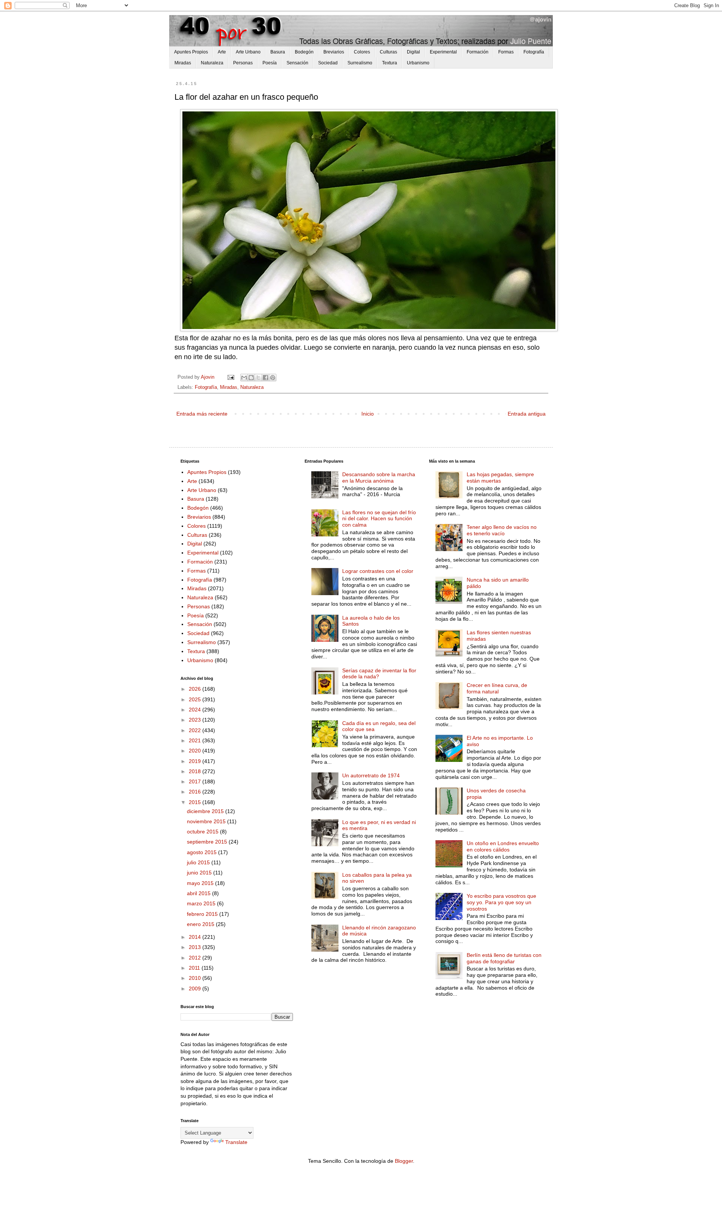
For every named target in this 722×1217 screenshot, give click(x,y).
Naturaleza (212, 62)
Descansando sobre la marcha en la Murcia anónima (378, 477)
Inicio (367, 414)
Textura (389, 62)
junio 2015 (200, 873)
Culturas (388, 52)
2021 (195, 740)
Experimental (443, 52)
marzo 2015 (202, 903)
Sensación (297, 62)
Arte (222, 52)
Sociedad (328, 62)
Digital (413, 52)
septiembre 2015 (208, 842)
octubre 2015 (203, 832)
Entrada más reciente (202, 414)
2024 (195, 710)
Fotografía (533, 52)
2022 (195, 730)
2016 (195, 792)
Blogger (404, 1161)
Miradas (182, 62)
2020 (195, 751)
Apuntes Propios (191, 52)
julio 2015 (199, 862)
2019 (195, 761)
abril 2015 (199, 893)
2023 (195, 720)
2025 (195, 699)
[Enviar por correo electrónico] (244, 377)
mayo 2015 (201, 883)
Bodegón (304, 52)
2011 (195, 968)
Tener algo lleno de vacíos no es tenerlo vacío (502, 530)
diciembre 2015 (206, 811)
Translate (236, 1142)
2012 (195, 958)
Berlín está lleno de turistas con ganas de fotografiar (504, 958)
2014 (195, 937)
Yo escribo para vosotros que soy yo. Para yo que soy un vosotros (501, 902)
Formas (506, 52)
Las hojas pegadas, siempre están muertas (500, 477)
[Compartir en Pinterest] (272, 377)
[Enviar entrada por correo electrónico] (230, 377)
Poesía (269, 62)
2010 (195, 978)
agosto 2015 (202, 852)
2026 (195, 689)
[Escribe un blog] (251, 377)
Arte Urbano (248, 52)
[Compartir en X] (258, 377)
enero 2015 (201, 924)
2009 (195, 988)
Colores (362, 52)
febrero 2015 (203, 914)
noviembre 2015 (207, 821)
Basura (277, 52)
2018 (195, 771)
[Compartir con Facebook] (265, 377)
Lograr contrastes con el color (377, 571)
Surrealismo (359, 62)
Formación (477, 52)
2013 (195, 947)
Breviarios (333, 52)
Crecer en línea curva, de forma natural (497, 688)
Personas (243, 62)
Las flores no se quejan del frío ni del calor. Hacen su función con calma (379, 518)
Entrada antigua (527, 414)
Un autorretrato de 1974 (371, 775)
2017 (195, 781)
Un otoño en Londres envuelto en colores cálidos (503, 846)
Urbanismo (418, 62)
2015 (195, 802)
